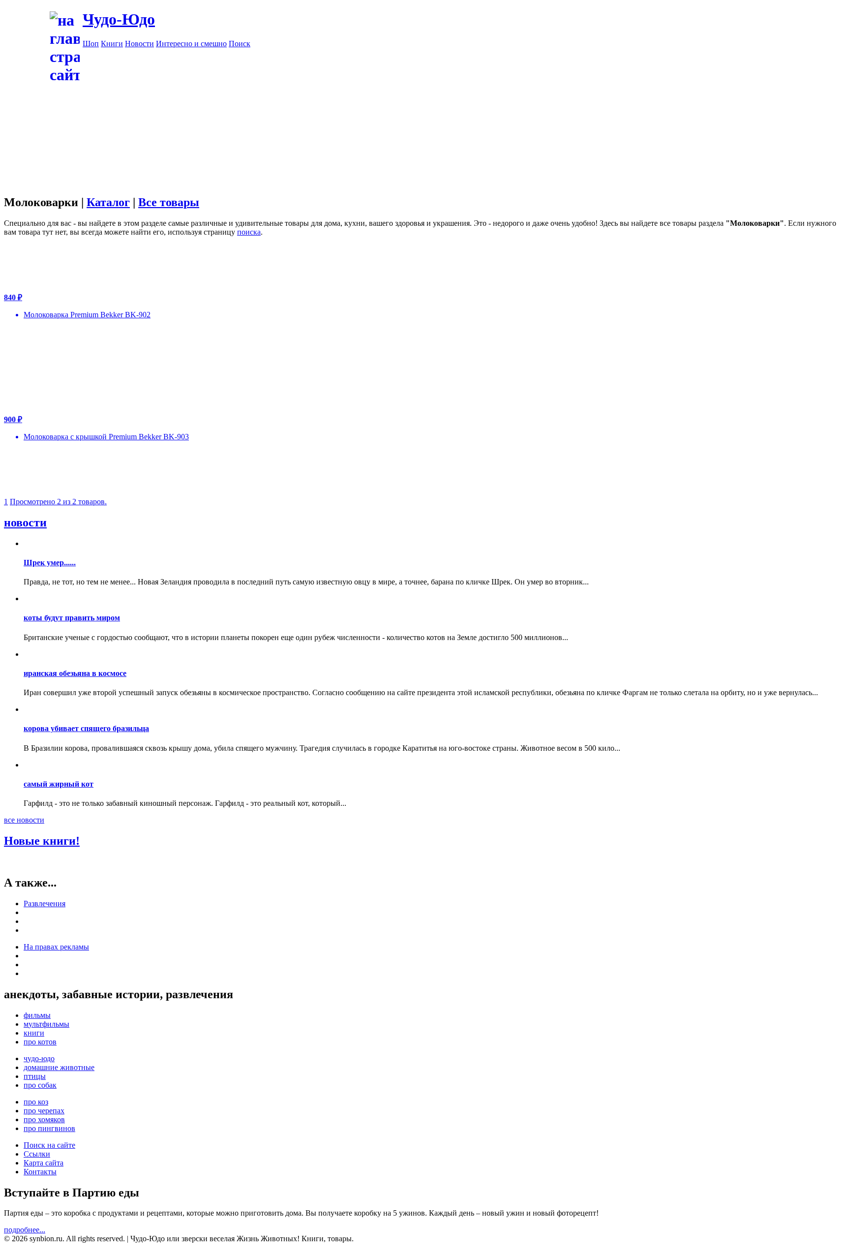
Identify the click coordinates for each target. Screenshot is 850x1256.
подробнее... (24, 1229)
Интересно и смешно (191, 43)
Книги (112, 43)
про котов (40, 1042)
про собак (40, 1085)
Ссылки (37, 1154)
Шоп (91, 43)
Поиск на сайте (49, 1145)
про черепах (44, 1110)
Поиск (239, 43)
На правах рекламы (56, 947)
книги (34, 1033)
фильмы (37, 1015)
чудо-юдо (39, 1058)
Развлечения (44, 903)
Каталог (108, 202)
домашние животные (59, 1067)
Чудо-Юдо (119, 19)
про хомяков (44, 1119)
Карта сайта (43, 1163)
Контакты (40, 1171)
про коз (36, 1102)
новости (25, 522)
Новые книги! (42, 840)
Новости (139, 43)
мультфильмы (46, 1024)
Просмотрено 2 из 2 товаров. (58, 501)
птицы (35, 1076)
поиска (249, 232)
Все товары (168, 202)
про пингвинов (49, 1128)
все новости (24, 820)
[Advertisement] (464, 117)
